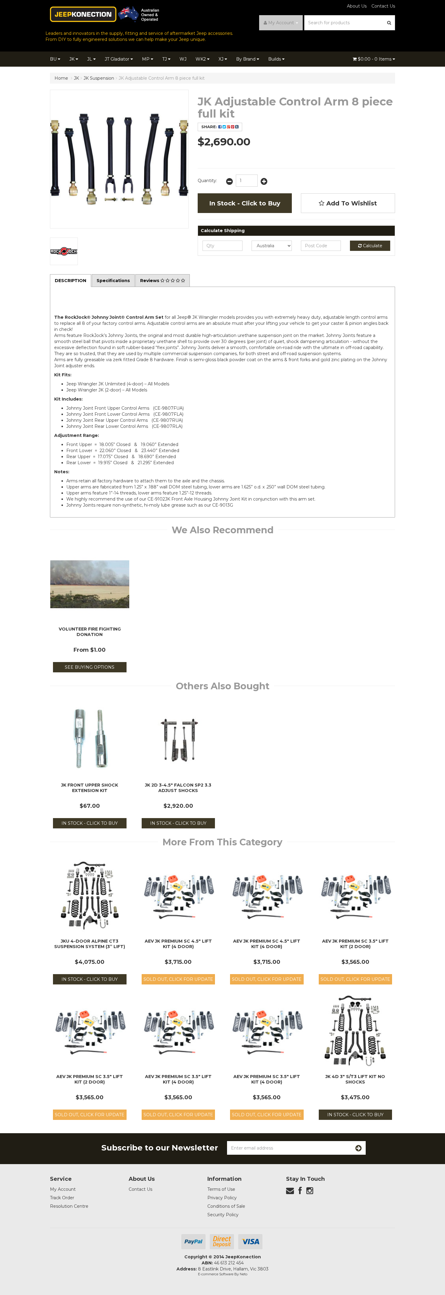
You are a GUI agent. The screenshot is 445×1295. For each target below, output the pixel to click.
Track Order (62, 1197)
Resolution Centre (69, 1206)
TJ (165, 59)
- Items (375, 59)
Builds (275, 59)
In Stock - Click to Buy (244, 203)
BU (54, 59)
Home (61, 78)
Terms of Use (221, 1189)
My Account (63, 1189)
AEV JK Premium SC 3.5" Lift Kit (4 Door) (178, 1079)
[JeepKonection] (104, 14)
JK (72, 59)
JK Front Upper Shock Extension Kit (89, 787)
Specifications (113, 280)
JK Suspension (99, 78)
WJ (183, 59)
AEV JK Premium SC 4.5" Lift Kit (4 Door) (178, 943)
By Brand (246, 59)
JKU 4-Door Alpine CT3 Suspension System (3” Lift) (89, 943)
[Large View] (64, 251)
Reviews (150, 280)
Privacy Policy (222, 1197)
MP (146, 59)
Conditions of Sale (226, 1206)
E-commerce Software (215, 1274)
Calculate (372, 245)
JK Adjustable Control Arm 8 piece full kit (162, 78)
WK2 (201, 59)
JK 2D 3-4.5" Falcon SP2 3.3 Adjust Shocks (178, 787)
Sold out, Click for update (178, 979)
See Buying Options (89, 667)
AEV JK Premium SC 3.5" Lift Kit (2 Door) (355, 943)
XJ (222, 59)
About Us (357, 6)
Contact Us (383, 6)
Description (70, 280)
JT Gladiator (117, 59)
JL (90, 59)
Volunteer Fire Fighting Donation (90, 631)
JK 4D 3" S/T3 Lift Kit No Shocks (355, 1079)
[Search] (389, 22)
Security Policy (223, 1214)
